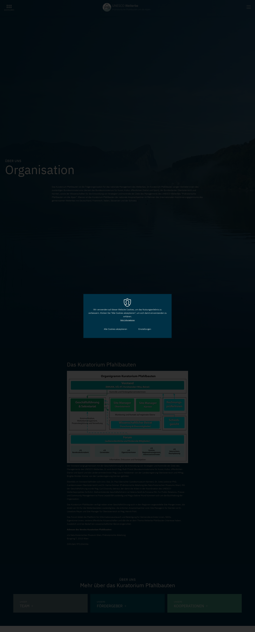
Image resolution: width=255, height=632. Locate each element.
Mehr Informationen (127, 320)
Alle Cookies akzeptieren (115, 329)
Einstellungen (144, 329)
